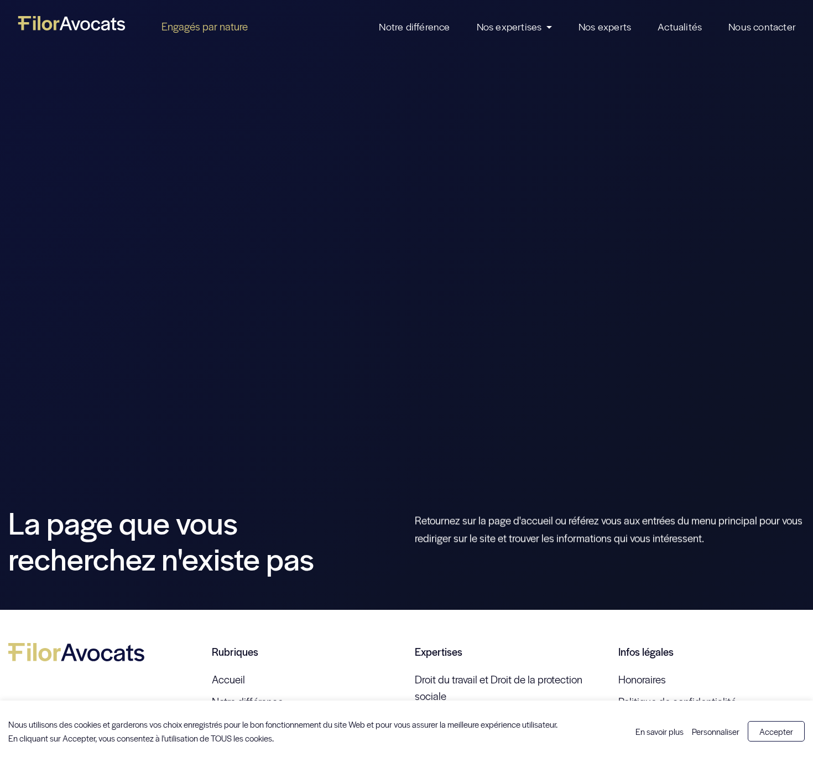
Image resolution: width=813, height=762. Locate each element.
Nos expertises (509, 26)
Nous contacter (762, 26)
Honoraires (642, 679)
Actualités (680, 26)
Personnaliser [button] (715, 731)
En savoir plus (659, 731)
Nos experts (605, 26)
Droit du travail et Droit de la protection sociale (498, 687)
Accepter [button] (776, 731)
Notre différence (414, 26)
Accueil (228, 679)
